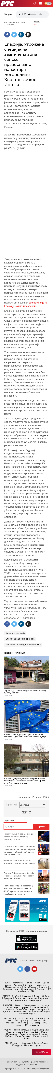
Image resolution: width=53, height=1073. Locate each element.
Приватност (11, 1062)
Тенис (36, 996)
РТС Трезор (35, 1022)
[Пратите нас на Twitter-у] (20, 969)
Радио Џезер (39, 1036)
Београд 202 (32, 1032)
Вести (8, 982)
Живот (18, 1005)
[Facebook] (7, 34)
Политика (18, 982)
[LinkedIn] (21, 34)
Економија (41, 985)
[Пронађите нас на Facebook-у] (27, 969)
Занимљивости (31, 1005)
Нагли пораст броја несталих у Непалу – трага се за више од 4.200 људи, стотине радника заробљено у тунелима (18, 889)
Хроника (18, 985)
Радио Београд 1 (21, 1030)
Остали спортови (18, 1000)
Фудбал (15, 996)
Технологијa (12, 1007)
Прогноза (11, 804)
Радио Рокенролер (29, 1034)
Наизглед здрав (27, 1013)
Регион (29, 982)
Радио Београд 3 (15, 1032)
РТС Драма (20, 1020)
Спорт (6, 996)
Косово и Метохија (15, 633)
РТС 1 (11, 1018)
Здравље (9, 1009)
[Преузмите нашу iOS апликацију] (26, 938)
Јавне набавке (41, 1043)
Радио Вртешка (23, 1036)
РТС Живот (34, 1020)
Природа (42, 1009)
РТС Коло (21, 1022)
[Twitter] (14, 34)
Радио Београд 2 (40, 1030)
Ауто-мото (45, 998)
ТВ (5, 1018)
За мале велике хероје (39, 1011)
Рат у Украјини (31, 987)
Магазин (8, 1005)
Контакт (14, 1043)
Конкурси (17, 1045)
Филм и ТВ (22, 1009)
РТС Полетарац (31, 1025)
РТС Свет (38, 1018)
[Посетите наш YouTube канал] (34, 969)
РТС (6, 1043)
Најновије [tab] (9, 820)
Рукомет (8, 998)
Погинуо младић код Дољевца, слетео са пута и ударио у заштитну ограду (18, 837)
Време (44, 987)
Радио (7, 1030)
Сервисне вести (10, 989)
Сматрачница (27, 989)
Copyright (23, 1062)
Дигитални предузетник (14, 1011)
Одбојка (46, 996)
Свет (37, 982)
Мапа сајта (41, 1052)
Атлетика (32, 998)
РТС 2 (20, 1018)
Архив (27, 1038)
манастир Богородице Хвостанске (23, 644)
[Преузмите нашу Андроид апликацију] (26, 946)
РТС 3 (28, 1018)
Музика (45, 1005)
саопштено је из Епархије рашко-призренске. (25, 304)
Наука (32, 1009)
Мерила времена (13, 987)
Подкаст (41, 989)
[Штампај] (28, 34)
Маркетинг (26, 1043)
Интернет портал (32, 1045)
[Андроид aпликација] (26, 910)
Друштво (29, 985)
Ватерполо (20, 998)
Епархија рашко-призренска (20, 638)
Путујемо (25, 1007)
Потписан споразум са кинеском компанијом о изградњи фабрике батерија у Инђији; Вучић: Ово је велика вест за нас (19, 850)
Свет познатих (39, 1007)
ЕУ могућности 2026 (34, 990)
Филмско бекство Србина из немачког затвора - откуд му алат (20, 862)
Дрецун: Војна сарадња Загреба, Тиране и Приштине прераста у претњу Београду (19, 876)
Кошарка (26, 996)
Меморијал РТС (36, 1000)
